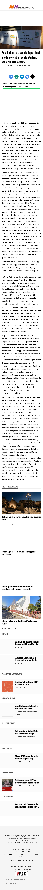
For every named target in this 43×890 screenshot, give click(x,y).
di (15, 687)
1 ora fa (8, 524)
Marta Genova (14, 65)
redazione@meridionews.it (23, 847)
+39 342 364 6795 (25, 849)
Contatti (8, 879)
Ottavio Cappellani (22, 810)
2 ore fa (8, 558)
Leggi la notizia (19, 647)
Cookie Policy (10, 884)
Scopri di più (33, 842)
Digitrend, (4, 524)
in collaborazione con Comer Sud (26, 762)
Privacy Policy (20, 879)
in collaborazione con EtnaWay (25, 786)
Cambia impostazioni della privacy (21, 866)
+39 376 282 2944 (24, 851)
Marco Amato (20, 687)
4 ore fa (8, 628)
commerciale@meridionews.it (24, 855)
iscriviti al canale (20, 87)
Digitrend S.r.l (28, 860)
